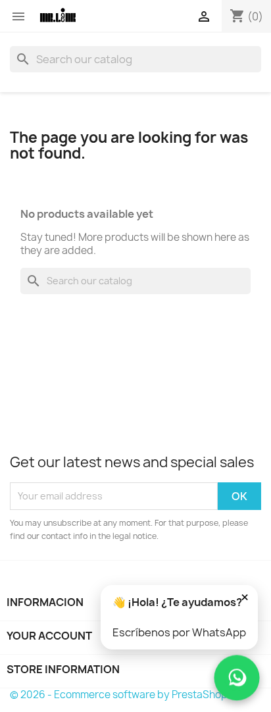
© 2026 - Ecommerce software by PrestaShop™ (123, 694)
